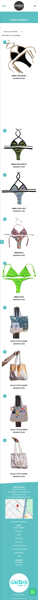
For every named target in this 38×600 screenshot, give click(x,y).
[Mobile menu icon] (35, 6)
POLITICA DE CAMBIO (19, 545)
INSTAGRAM (19, 562)
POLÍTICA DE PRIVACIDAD (19, 549)
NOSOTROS (19, 542)
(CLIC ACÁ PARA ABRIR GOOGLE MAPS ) (19, 497)
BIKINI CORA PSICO (19, 208)
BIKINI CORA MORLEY (19, 164)
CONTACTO (19, 531)
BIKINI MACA (19, 253)
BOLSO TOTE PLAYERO (19, 120)
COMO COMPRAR (19, 528)
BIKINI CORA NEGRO (19, 76)
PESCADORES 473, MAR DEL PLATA (19, 492)
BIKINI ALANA (19, 297)
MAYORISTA (19, 538)
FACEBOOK (19, 565)
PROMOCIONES (19, 553)
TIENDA (19, 556)
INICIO (19, 535)
